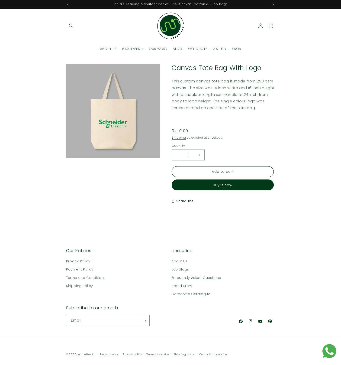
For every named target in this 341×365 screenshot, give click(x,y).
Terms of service (157, 354)
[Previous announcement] (68, 4)
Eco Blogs (180, 269)
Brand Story (181, 286)
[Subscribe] (144, 320)
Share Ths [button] (184, 201)
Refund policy (109, 354)
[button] (71, 26)
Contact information (213, 354)
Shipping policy (184, 354)
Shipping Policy (79, 286)
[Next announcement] (273, 4)
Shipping (179, 138)
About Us (179, 261)
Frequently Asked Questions (196, 277)
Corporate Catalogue (190, 294)
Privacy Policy (78, 261)
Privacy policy (132, 354)
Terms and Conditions (86, 277)
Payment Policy (79, 269)
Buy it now (222, 184)
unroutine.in (86, 354)
